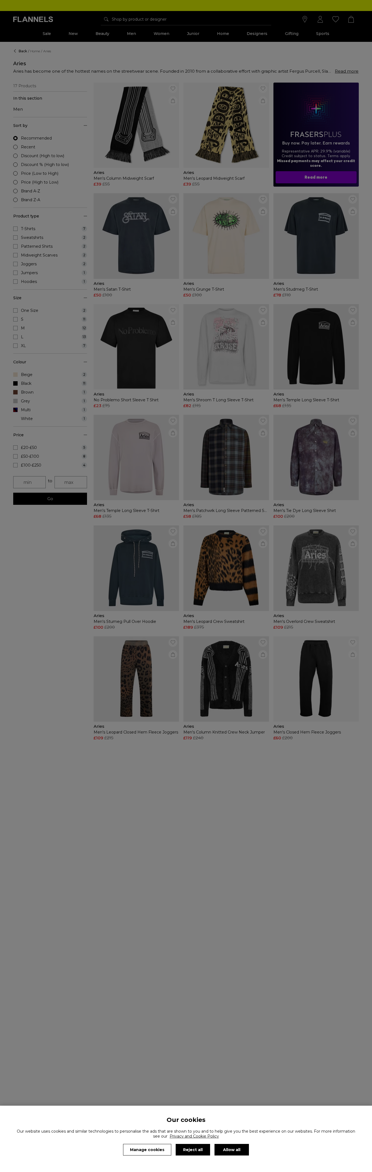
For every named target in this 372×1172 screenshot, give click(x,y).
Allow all (231, 1149)
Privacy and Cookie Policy (194, 1136)
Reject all (193, 1149)
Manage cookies (147, 1149)
